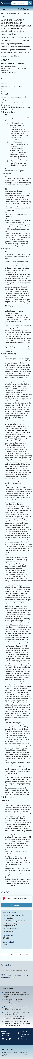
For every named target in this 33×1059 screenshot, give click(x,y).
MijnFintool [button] (22, 9)
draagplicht (9, 918)
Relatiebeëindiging (12, 928)
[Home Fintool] (6, 2)
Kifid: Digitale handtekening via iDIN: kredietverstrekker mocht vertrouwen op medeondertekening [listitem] (17, 1023)
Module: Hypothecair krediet (15, 915)
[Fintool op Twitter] (6, 1039)
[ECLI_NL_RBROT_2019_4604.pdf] (4, 899)
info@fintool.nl (6, 1033)
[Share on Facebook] (19, 954)
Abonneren (24, 1039)
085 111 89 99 (5, 1036)
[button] (12, 1050)
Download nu (16, 905)
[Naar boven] (8, 1050)
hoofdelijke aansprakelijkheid (15, 921)
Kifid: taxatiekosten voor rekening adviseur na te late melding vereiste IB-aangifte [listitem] (17, 994)
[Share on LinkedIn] (12, 954)
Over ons (24, 1031)
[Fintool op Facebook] (10, 1039)
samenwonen (10, 931)
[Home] (3, 1050)
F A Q (22, 1036)
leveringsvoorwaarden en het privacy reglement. (15, 1054)
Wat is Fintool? (26, 1034)
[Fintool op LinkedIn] (2, 1039)
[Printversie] (4, 954)
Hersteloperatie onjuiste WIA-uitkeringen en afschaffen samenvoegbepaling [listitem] (13, 1002)
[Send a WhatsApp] (27, 954)
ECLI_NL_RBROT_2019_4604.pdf (17, 899)
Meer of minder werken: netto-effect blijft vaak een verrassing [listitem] (16, 1008)
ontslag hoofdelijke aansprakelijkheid (10, 925)
